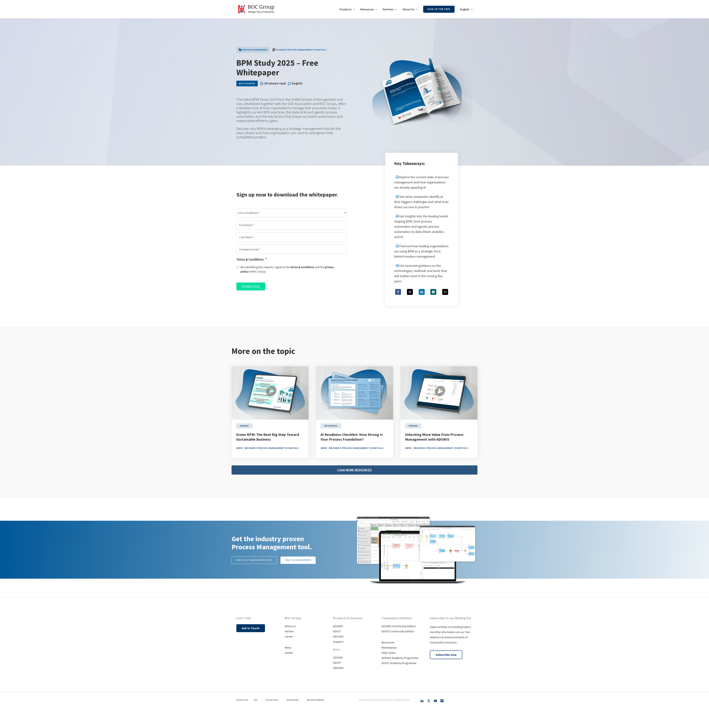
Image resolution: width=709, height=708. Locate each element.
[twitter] (428, 700)
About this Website (315, 699)
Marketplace (389, 647)
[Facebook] (398, 292)
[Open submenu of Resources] (375, 9)
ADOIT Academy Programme (399, 663)
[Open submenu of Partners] (395, 9)
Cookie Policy (292, 699)
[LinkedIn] (422, 292)
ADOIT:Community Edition (397, 631)
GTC (256, 699)
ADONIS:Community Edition (398, 626)
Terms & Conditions (251, 259)
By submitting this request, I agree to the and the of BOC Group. (287, 269)
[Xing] (433, 292)
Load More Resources (354, 470)
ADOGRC (338, 636)
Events (289, 652)
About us (290, 626)
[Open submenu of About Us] (416, 9)
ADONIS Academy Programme (399, 658)
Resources (387, 642)
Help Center (388, 652)
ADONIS (338, 626)
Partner (289, 631)
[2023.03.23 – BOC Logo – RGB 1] (256, 3)
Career (289, 636)
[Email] (445, 292)
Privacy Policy (272, 699)
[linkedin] (422, 700)
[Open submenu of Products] (353, 9)
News (288, 647)
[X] (410, 292)
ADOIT (337, 631)
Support (338, 641)
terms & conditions (302, 267)
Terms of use (242, 699)
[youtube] (435, 700)
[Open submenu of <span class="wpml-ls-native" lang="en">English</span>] (471, 9)
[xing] (442, 700)
